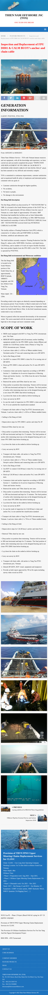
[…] (28, 891)
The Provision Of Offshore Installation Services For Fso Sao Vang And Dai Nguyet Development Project (23, 932)
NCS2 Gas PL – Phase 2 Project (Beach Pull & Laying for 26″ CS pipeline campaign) (23, 916)
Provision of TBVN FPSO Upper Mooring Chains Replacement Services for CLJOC (22, 856)
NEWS (4, 965)
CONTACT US (7, 969)
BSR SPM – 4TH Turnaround (11, 938)
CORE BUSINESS (8, 953)
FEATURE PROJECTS (9, 962)
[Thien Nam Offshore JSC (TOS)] (24, 10)
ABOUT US (6, 949)
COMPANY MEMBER (9, 958)
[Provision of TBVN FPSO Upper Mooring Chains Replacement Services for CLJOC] (24, 839)
